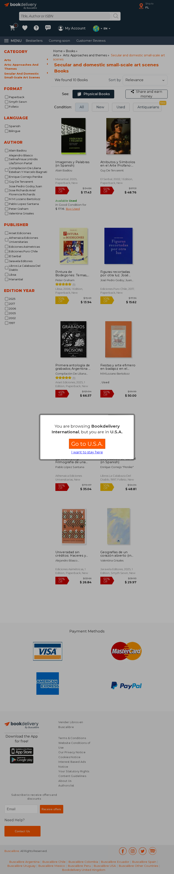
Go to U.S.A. (87, 443)
